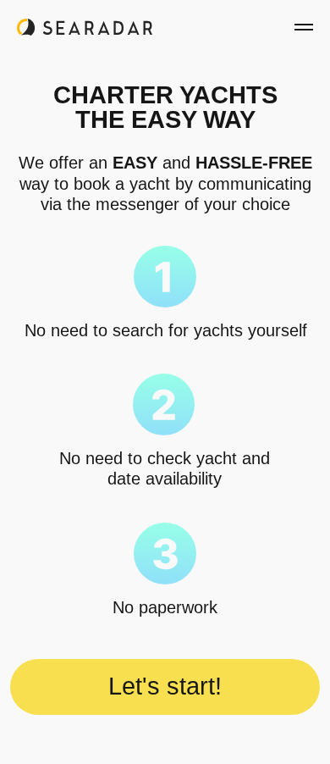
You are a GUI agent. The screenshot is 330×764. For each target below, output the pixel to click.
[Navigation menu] (303, 27)
